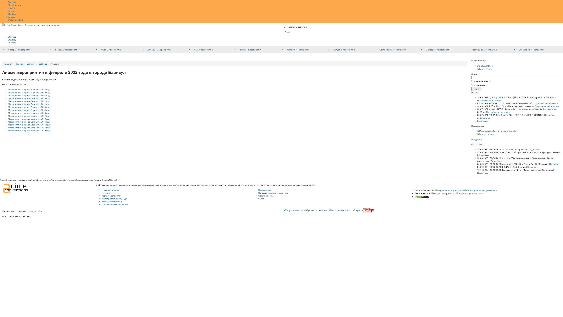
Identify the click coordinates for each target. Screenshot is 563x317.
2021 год (12, 36)
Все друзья (476, 139)
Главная (12, 2)
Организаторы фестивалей (115, 204)
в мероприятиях (482, 81)
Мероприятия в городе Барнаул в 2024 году (29, 95)
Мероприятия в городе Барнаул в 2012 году (29, 130)
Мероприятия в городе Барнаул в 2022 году (29, 101)
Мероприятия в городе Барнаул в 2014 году (29, 124)
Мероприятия (14, 5)
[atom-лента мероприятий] (481, 189)
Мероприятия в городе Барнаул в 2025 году (29, 92)
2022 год (12, 39)
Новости (12, 7)
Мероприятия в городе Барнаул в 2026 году (29, 89)
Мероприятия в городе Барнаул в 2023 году (29, 98)
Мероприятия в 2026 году (114, 198)
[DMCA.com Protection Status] (422, 196)
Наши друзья (264, 189)
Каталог (12, 16)
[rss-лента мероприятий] (450, 189)
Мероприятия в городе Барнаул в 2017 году (29, 115)
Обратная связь (15, 19)
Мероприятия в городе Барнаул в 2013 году (29, 127)
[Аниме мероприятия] (15, 188)
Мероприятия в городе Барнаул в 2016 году (29, 118)
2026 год (12, 13)
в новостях (479, 84)
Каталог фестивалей (112, 201)
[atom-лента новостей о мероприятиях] (469, 193)
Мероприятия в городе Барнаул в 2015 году (29, 121)
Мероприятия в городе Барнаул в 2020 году (29, 107)
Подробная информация (489, 100)
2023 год (12, 42)
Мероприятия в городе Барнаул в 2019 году (29, 109)
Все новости (483, 120)
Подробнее (534, 149)
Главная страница (110, 189)
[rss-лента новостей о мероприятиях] (443, 193)
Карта (11, 10)
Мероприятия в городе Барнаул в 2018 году (29, 112)
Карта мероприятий (111, 195)
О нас (261, 198)
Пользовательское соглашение (273, 192)
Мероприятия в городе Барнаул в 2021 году (29, 104)
